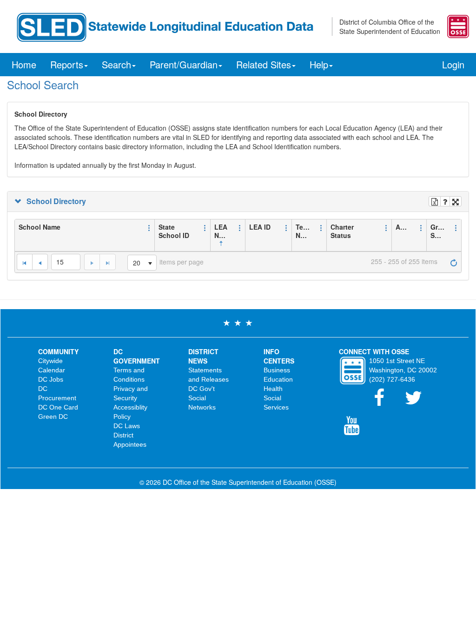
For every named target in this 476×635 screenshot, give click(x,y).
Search (116, 64)
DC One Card (58, 407)
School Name (39, 227)
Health (273, 388)
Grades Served (439, 231)
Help (319, 64)
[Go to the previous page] (40, 262)
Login (453, 64)
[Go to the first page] (24, 262)
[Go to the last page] (107, 262)
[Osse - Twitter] (418, 402)
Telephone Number (305, 231)
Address (405, 227)
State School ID (174, 231)
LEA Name (223, 231)
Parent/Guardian (184, 64)
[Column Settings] (149, 227)
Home (24, 64)
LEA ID (260, 227)
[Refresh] (453, 261)
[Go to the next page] (91, 262)
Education (278, 379)
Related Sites (263, 64)
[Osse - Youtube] (356, 430)
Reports (66, 64)
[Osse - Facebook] (384, 402)
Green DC (53, 416)
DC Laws (126, 426)
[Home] (164, 25)
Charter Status (342, 231)
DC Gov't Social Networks (202, 398)
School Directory (54, 201)
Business (277, 370)
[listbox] (142, 263)
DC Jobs (50, 379)
